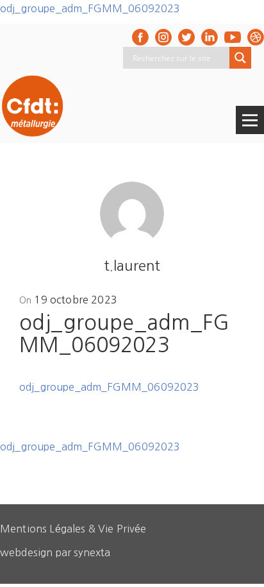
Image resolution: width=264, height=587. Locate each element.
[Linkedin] (209, 37)
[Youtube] (232, 37)
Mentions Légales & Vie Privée (73, 528)
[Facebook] (140, 37)
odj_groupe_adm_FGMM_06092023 (90, 8)
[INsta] (163, 37)
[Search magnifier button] (240, 58)
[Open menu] (250, 120)
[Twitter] (186, 37)
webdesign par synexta (55, 552)
